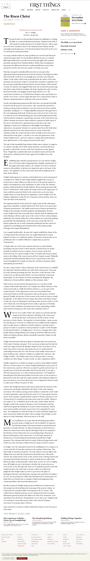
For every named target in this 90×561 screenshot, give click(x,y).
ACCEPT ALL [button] (22, 558)
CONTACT (34, 534)
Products (66, 539)
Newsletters (55, 9)
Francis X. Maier (8, 522)
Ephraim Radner (65, 520)
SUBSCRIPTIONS (6, 534)
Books (65, 541)
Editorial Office (36, 537)
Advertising (21, 541)
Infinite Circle (66, 49)
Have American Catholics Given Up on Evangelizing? (15, 519)
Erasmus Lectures (53, 541)
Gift (2, 539)
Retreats (50, 539)
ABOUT (19, 534)
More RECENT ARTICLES (67, 53)
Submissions (35, 541)
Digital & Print (5, 537)
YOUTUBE (78, 541)
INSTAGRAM (79, 543)
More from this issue (78, 23)
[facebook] (4, 4)
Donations (34, 543)
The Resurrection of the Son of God (30, 30)
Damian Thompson (37, 520)
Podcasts (46, 9)
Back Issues (66, 543)
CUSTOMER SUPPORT (37, 539)
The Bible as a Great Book (71, 42)
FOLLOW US (80, 534)
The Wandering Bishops (42, 518)
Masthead (20, 539)
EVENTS (50, 534)
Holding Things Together (71, 518)
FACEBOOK (79, 537)
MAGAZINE (30, 9)
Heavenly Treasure (68, 46)
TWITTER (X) (79, 539)
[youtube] (7, 4)
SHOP (65, 534)
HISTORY (19, 537)
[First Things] (45, 5)
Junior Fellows (21, 543)
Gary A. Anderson (8, 19)
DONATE (6, 7)
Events (64, 9)
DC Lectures (51, 543)
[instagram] (9, 4)
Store (65, 537)
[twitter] (2, 4)
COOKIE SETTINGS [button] (9, 558)
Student (3, 541)
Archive (38, 9)
